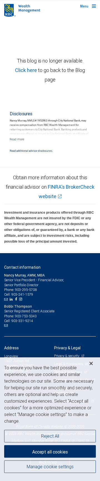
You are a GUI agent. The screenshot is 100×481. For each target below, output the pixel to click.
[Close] (91, 363)
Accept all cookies (50, 452)
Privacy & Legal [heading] (67, 347)
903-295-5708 (26, 289)
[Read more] (17, 139)
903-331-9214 (22, 320)
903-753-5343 (26, 316)
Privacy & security (67, 355)
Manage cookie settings (50, 466)
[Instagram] (21, 299)
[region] (50, 419)
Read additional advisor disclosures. (31, 151)
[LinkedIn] (12, 299)
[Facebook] (16, 299)
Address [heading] (11, 347)
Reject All (50, 436)
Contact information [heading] (22, 267)
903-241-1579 (22, 294)
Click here (26, 70)
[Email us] (6, 299)
